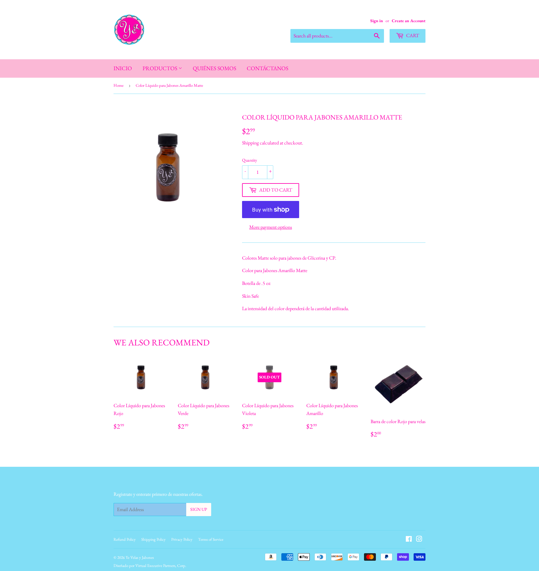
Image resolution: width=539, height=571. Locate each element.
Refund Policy (125, 539)
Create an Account (408, 20)
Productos (160, 68)
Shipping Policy (153, 539)
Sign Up (198, 509)
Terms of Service (210, 539)
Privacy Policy (181, 539)
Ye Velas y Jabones (140, 557)
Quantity (249, 160)
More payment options (270, 227)
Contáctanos (267, 68)
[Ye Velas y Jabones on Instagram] (419, 539)
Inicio (123, 68)
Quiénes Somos (214, 68)
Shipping (250, 142)
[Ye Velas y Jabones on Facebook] (408, 539)
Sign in (376, 20)
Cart (412, 35)
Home (119, 85)
